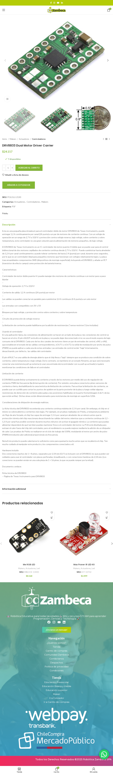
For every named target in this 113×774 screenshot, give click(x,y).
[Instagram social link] (54, 3)
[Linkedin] (64, 622)
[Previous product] (103, 139)
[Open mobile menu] (4, 10)
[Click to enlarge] (7, 99)
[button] (51, 517)
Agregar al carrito (29, 168)
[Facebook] (49, 622)
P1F (13, 206)
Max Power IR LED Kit (84, 564)
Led (38, 568)
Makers (13, 139)
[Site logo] (56, 9)
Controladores (39, 139)
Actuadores (24, 139)
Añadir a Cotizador (18, 185)
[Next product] (109, 139)
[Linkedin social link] (62, 3)
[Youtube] (59, 622)
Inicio (4, 139)
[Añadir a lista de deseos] (51, 512)
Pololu (5, 213)
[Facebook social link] (51, 3)
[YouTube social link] (58, 3)
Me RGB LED (29, 564)
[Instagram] (54, 622)
